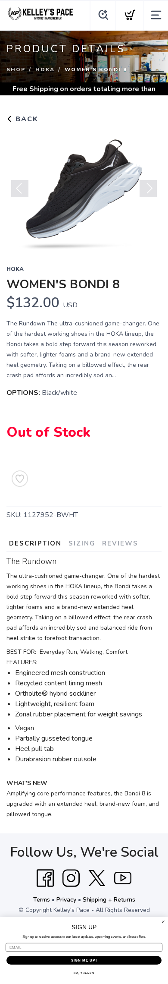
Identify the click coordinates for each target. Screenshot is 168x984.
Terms (41, 900)
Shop (15, 69)
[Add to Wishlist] (20, 478)
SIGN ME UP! (84, 960)
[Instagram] (71, 878)
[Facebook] (45, 878)
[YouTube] (123, 878)
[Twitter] (97, 878)
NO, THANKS (84, 973)
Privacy (66, 900)
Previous (19, 188)
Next (148, 188)
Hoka (45, 69)
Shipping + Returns (109, 900)
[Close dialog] (163, 921)
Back (25, 119)
